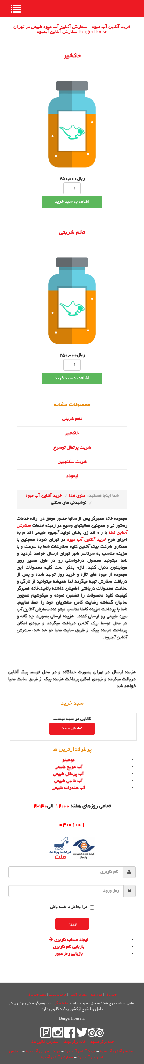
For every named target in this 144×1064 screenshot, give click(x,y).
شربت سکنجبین (72, 462)
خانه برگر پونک (74, 1042)
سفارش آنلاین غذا (44, 1042)
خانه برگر (111, 995)
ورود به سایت (57, 995)
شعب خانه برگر (37, 995)
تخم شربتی (72, 233)
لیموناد (72, 476)
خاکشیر (72, 56)
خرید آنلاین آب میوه (44, 496)
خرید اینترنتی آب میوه (43, 1051)
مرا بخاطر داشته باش (68, 907)
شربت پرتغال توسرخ (72, 447)
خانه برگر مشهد (102, 1042)
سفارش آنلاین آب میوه (117, 1051)
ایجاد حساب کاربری (70, 940)
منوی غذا (77, 496)
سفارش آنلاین (78, 995)
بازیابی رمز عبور (69, 954)
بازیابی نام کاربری (68, 947)
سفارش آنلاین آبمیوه (57, 1057)
